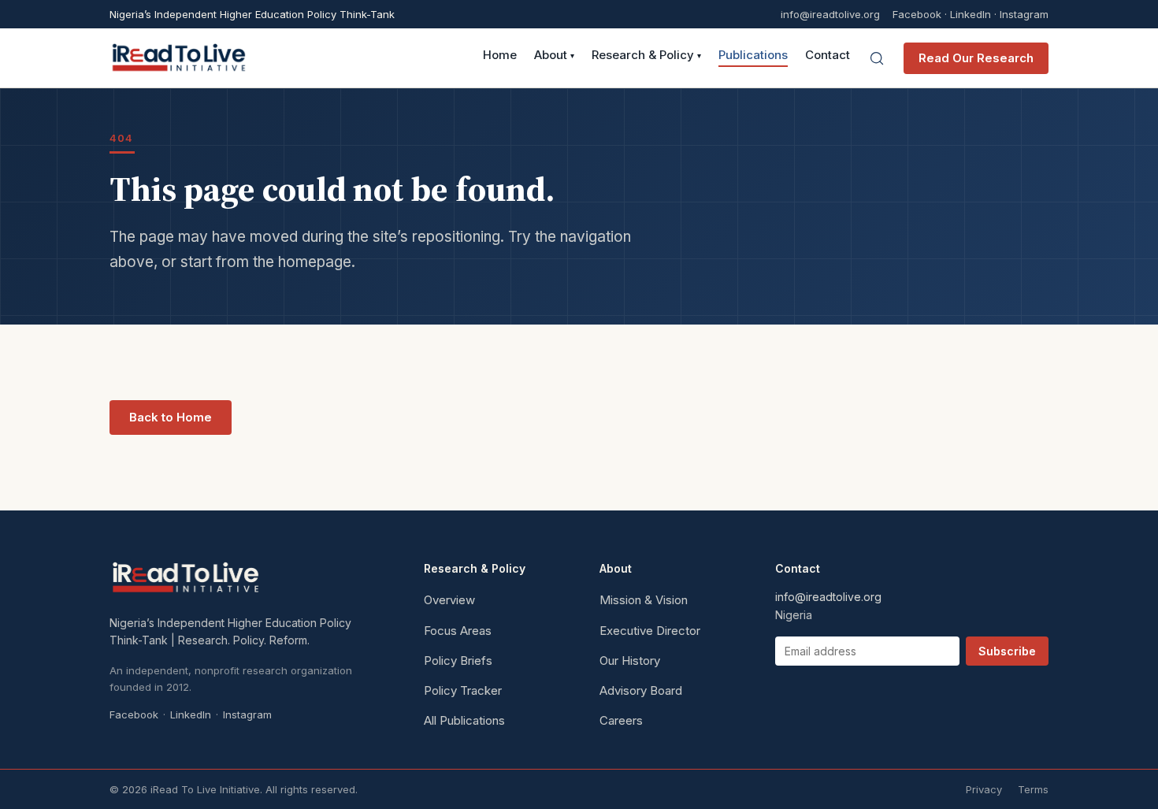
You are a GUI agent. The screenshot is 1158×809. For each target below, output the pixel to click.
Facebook (917, 14)
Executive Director (649, 630)
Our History (629, 660)
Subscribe (1007, 651)
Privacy (984, 789)
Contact (827, 55)
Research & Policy (646, 55)
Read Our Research (976, 57)
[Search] (877, 58)
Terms (1033, 789)
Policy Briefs (458, 660)
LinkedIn (970, 14)
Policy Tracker (463, 690)
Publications (753, 55)
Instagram (1024, 14)
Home (500, 55)
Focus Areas (458, 630)
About (554, 55)
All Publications (464, 720)
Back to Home (170, 417)
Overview (449, 599)
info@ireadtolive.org (830, 14)
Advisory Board (640, 690)
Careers (621, 720)
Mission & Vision (643, 599)
